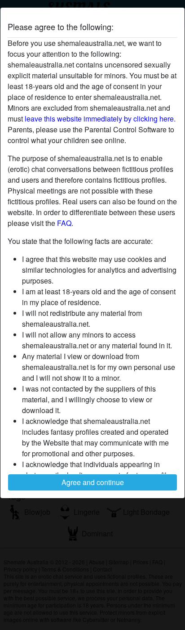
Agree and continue (93, 482)
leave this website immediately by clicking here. (100, 118)
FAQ (64, 223)
